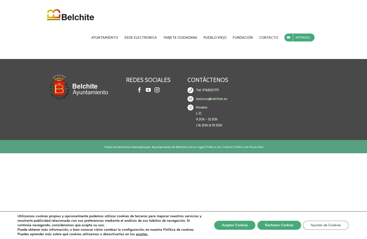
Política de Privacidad (248, 147)
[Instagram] (157, 90)
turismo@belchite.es (211, 98)
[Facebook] (139, 90)
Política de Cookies (219, 147)
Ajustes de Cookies (326, 225)
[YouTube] (148, 90)
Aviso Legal (196, 147)
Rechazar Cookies (279, 225)
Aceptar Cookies (235, 225)
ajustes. (142, 234)
